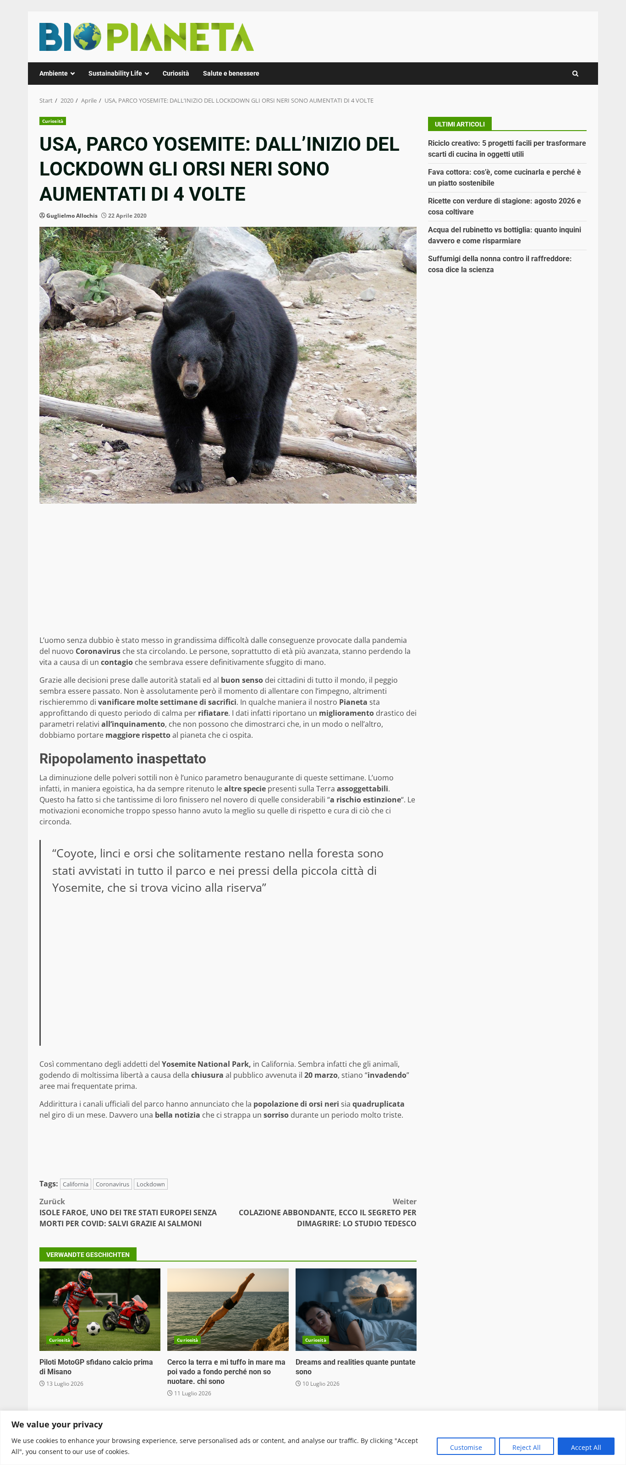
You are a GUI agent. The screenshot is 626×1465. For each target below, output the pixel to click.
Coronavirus (112, 1184)
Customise (466, 1447)
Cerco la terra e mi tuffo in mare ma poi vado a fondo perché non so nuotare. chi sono (227, 1309)
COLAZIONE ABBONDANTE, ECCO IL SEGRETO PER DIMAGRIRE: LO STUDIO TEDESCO (328, 1212)
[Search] (575, 73)
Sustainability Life (115, 73)
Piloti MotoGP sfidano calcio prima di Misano (99, 1309)
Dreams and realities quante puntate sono (356, 1309)
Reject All (526, 1447)
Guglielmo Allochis (72, 215)
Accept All (586, 1447)
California (75, 1184)
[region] (313, 1437)
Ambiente (53, 73)
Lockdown (151, 1184)
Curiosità (176, 73)
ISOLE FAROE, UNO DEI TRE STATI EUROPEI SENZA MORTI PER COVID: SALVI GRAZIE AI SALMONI (128, 1212)
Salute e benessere (231, 73)
